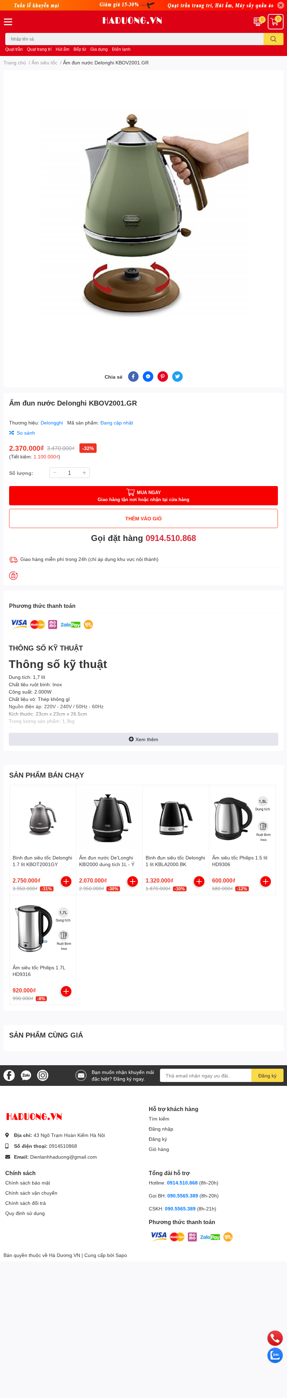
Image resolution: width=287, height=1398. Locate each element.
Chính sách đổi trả (25, 1203)
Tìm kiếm (159, 1119)
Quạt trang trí (39, 49)
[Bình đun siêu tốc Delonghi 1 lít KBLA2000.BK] (176, 818)
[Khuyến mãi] (143, 5)
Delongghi (52, 423)
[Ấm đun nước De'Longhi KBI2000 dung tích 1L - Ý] (109, 818)
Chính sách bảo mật (27, 1183)
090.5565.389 (183, 1196)
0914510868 (63, 1146)
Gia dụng (99, 49)
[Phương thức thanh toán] (52, 624)
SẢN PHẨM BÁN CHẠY (46, 775)
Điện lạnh (121, 49)
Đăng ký (267, 1076)
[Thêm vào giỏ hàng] (66, 881)
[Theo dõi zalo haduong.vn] (25, 1075)
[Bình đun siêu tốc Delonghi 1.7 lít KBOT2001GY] (43, 818)
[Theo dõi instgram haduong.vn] (42, 1075)
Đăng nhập (161, 1129)
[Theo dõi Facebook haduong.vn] (9, 1075)
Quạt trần (14, 49)
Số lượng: (21, 473)
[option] (143, 212)
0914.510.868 (171, 538)
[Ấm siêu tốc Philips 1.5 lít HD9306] (242, 818)
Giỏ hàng (159, 1149)
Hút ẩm (62, 49)
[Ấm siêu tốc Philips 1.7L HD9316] (43, 928)
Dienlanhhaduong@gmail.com (63, 1157)
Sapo (121, 1255)
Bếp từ (80, 49)
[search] (274, 39)
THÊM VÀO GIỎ (143, 518)
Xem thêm (146, 739)
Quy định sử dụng (25, 1213)
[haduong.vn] (143, 22)
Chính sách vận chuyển (31, 1193)
